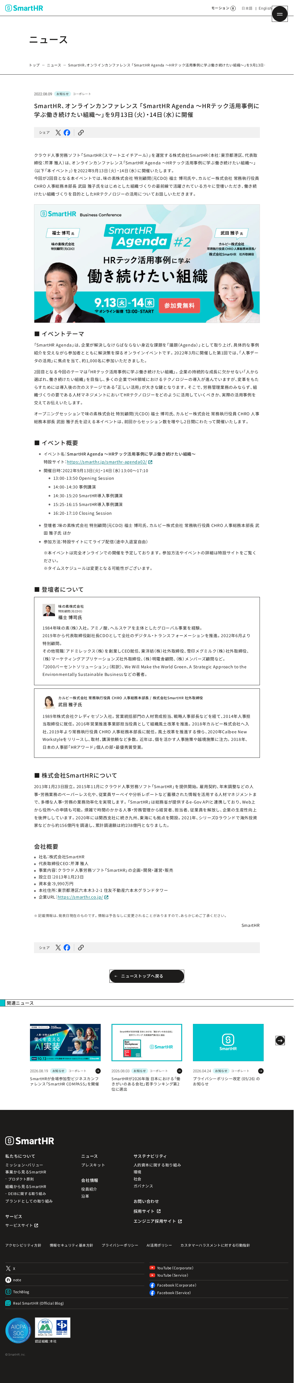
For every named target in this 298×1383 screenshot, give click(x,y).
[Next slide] (280, 1040)
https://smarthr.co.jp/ (80, 897)
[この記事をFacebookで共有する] (66, 132)
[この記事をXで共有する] (58, 132)
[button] (80, 132)
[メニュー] (280, 14)
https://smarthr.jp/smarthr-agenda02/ (107, 462)
